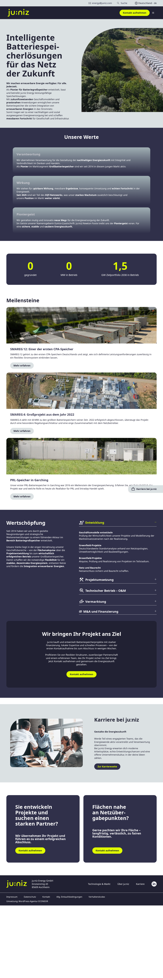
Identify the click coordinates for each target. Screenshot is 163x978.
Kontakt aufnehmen (134, 12)
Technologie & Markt (99, 883)
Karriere (140, 883)
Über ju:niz (123, 883)
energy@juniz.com (102, 3)
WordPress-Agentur (28, 901)
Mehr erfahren (21, 365)
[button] (118, 523)
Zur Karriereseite (107, 766)
